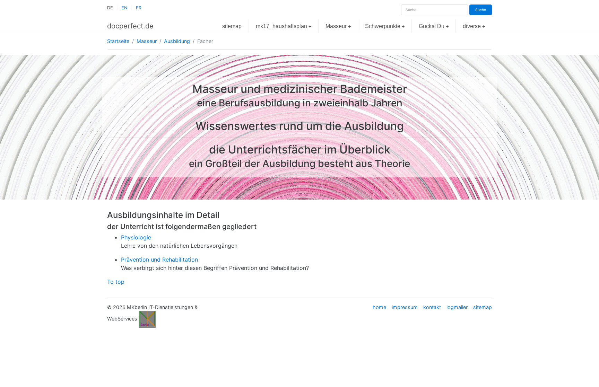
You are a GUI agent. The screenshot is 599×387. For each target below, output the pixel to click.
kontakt (432, 307)
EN (124, 7)
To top (115, 281)
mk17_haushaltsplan (283, 26)
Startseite (118, 41)
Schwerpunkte (385, 26)
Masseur (338, 26)
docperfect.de (130, 26)
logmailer (457, 307)
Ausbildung (177, 41)
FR (138, 7)
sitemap (232, 26)
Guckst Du (434, 26)
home (379, 307)
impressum (405, 307)
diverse (474, 26)
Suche (480, 10)
